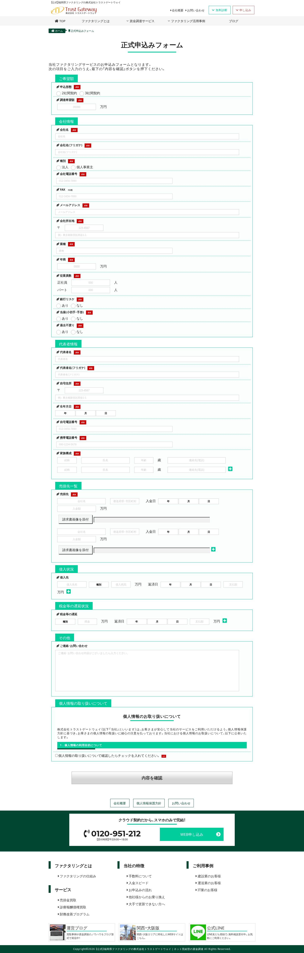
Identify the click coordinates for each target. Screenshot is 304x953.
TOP (62, 20)
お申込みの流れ (140, 889)
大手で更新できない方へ (147, 903)
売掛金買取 (68, 899)
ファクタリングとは (96, 20)
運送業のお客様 (209, 882)
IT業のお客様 (207, 889)
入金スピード (138, 882)
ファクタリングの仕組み (78, 875)
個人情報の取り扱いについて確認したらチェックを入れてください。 (109, 755)
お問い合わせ (196, 10)
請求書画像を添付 (75, 519)
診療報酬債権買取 (73, 906)
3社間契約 (92, 92)
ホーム (59, 31)
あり (65, 305)
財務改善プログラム (75, 913)
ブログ (233, 20)
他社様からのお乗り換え (147, 896)
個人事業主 (85, 166)
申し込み (245, 10)
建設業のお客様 (209, 875)
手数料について (140, 875)
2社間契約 (69, 92)
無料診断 (221, 10)
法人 (65, 166)
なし (80, 305)
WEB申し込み (191, 834)
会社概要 (177, 10)
